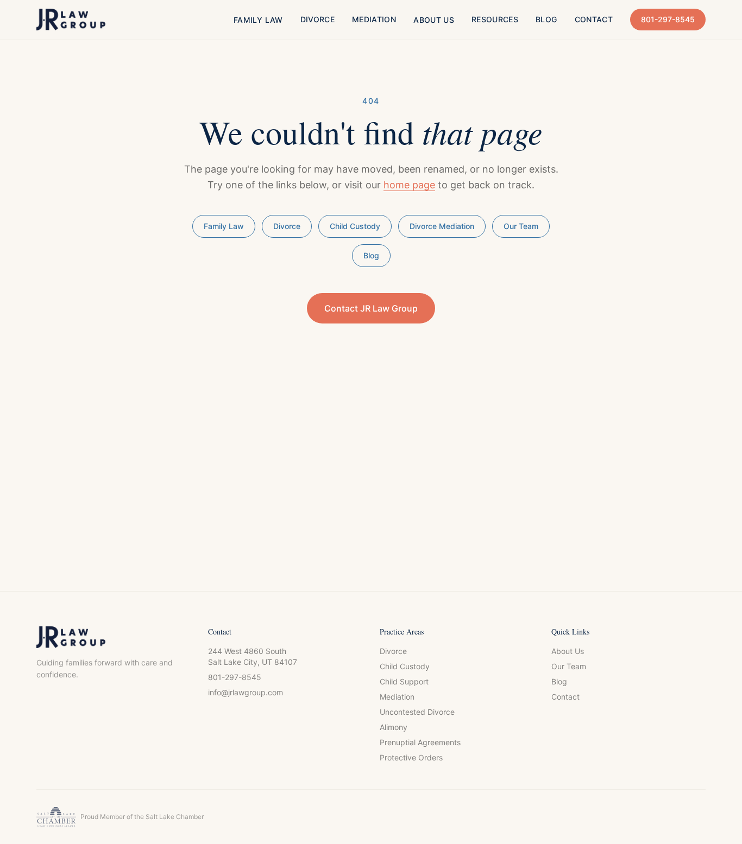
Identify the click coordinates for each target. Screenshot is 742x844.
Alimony (393, 727)
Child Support (404, 681)
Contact (594, 19)
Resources (494, 19)
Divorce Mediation (442, 226)
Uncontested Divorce (417, 711)
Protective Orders (411, 757)
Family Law (258, 19)
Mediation (374, 19)
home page (409, 185)
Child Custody (355, 226)
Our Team (521, 226)
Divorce (317, 19)
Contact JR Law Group (371, 308)
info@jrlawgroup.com (245, 692)
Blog (546, 19)
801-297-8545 (668, 19)
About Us (433, 19)
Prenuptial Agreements (420, 742)
